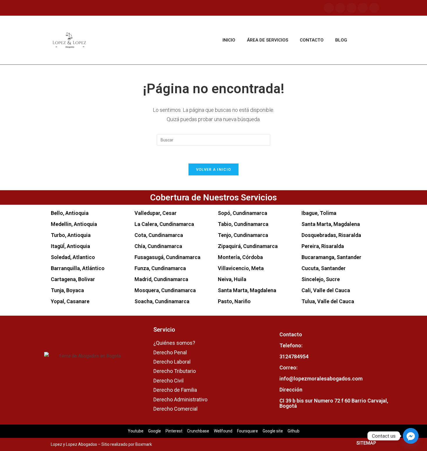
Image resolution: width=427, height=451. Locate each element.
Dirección (290, 390)
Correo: (288, 367)
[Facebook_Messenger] (411, 436)
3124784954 (293, 356)
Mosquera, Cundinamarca (165, 290)
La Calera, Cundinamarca (164, 224)
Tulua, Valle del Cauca (328, 301)
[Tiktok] (363, 8)
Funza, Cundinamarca (160, 268)
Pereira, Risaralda (323, 246)
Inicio (229, 40)
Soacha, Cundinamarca (161, 301)
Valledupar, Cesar (155, 213)
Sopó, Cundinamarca (242, 213)
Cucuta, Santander (324, 268)
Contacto (312, 40)
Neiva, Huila (232, 279)
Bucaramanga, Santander (331, 257)
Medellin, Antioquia (74, 224)
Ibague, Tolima (319, 213)
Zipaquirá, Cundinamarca (248, 246)
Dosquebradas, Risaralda (331, 235)
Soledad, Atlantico (73, 257)
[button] (367, 40)
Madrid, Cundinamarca (161, 279)
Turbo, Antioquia (71, 235)
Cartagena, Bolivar (73, 279)
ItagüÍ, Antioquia (70, 246)
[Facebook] (329, 8)
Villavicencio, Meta (241, 268)
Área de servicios (267, 40)
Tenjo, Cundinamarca (243, 235)
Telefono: (290, 345)
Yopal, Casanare (70, 301)
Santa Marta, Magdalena (247, 290)
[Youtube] (351, 8)
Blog (341, 40)
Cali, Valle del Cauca (326, 290)
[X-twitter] (374, 8)
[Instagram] (340, 8)
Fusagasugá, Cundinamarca (167, 257)
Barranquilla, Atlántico (78, 268)
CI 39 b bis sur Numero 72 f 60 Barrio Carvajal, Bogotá (333, 403)
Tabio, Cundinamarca (243, 224)
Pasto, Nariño (234, 301)
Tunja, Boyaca (67, 290)
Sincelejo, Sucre (321, 279)
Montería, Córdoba (240, 257)
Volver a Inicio (213, 169)
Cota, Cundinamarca (158, 235)
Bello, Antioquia (70, 213)
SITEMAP (366, 443)
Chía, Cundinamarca (158, 246)
